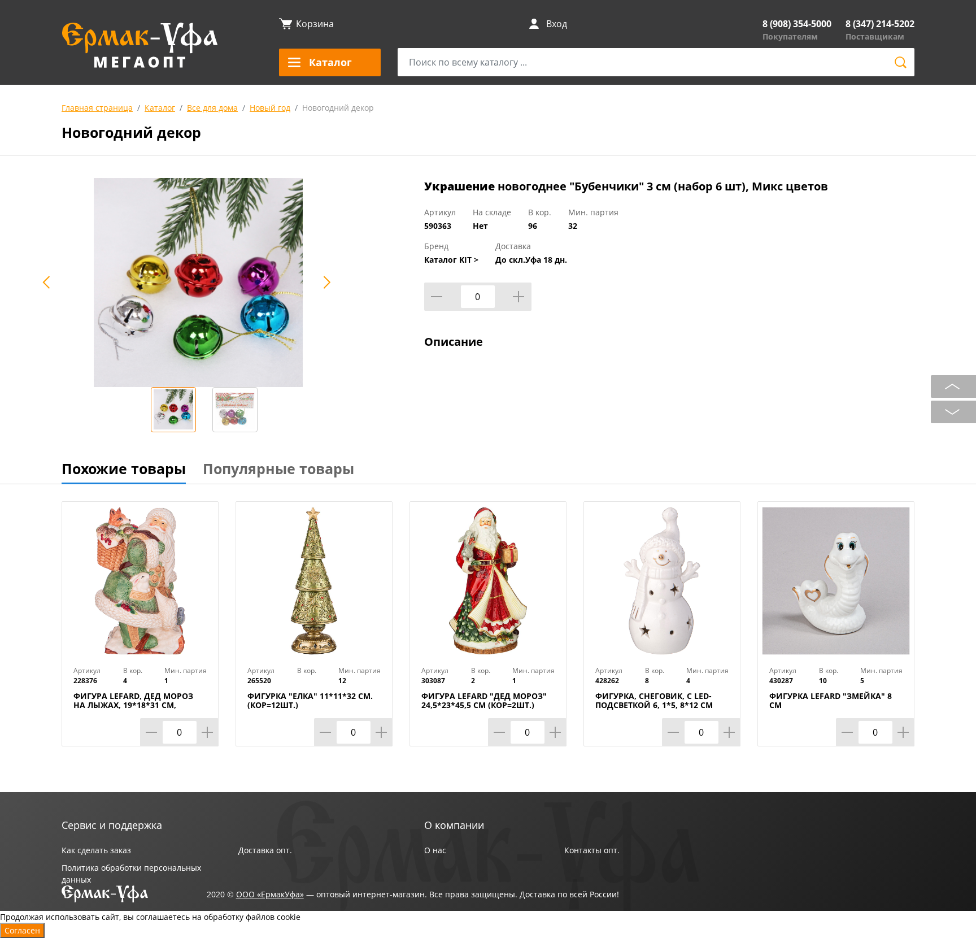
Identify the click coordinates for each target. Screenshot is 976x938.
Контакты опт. (592, 850)
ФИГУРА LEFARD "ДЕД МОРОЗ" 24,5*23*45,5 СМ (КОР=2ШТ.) (484, 701)
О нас (435, 850)
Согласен (22, 930)
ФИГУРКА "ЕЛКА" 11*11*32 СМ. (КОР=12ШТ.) (310, 701)
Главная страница (97, 107)
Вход (556, 24)
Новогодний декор (338, 107)
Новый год (270, 107)
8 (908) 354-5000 (796, 24)
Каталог (160, 107)
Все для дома (212, 107)
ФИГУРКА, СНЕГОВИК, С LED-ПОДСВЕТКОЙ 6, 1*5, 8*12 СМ (654, 701)
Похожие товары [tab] (124, 468)
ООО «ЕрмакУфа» (270, 894)
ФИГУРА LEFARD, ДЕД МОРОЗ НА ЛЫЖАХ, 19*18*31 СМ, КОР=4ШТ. (133, 705)
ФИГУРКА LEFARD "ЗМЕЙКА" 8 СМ (830, 701)
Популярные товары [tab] (278, 468)
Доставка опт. (265, 850)
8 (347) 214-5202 (880, 24)
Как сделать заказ (96, 850)
